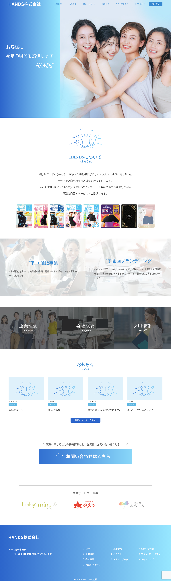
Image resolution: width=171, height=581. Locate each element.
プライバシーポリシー (151, 554)
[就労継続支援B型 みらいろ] (131, 505)
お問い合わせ (140, 4)
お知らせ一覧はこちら (85, 420)
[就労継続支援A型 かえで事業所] (85, 505)
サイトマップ (147, 559)
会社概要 (72, 4)
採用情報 (155, 4)
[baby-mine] (39, 505)
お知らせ (105, 4)
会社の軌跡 (73, 10)
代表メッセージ (89, 4)
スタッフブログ (122, 4)
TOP (88, 549)
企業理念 (58, 4)
